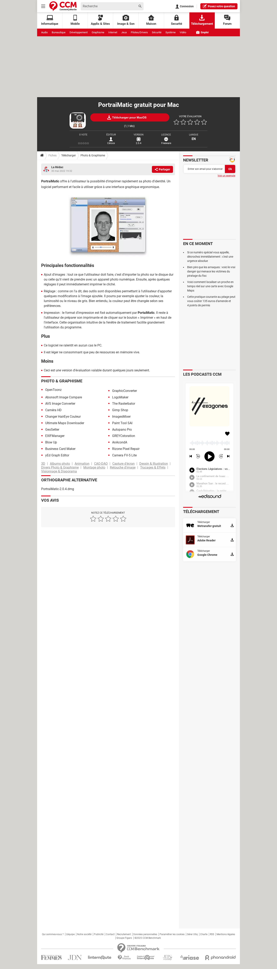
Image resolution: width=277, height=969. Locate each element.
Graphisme (98, 32)
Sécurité (156, 32)
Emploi (204, 32)
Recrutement (124, 934)
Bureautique (58, 32)
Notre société (84, 934)
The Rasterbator (123, 403)
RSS (212, 934)
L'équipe (70, 934)
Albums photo (60, 464)
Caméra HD (53, 410)
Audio (44, 32)
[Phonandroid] (220, 957)
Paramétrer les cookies (172, 934)
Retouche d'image (122, 467)
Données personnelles (145, 934)
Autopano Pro (122, 429)
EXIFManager (54, 436)
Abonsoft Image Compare (63, 397)
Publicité (98, 934)
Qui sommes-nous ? (53, 934)
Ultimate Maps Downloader (64, 423)
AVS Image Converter (60, 403)
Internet (112, 32)
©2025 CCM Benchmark (147, 938)
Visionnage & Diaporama (59, 471)
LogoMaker (120, 397)
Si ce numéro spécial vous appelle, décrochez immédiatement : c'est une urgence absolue (210, 256)
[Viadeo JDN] (167, 957)
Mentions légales (226, 934)
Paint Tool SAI (122, 423)
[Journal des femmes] (51, 957)
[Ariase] (189, 957)
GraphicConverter (124, 391)
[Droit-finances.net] (124, 957)
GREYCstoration (123, 436)
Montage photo (94, 467)
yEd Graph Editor (57, 455)
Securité (176, 24)
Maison (151, 24)
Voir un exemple (226, 175)
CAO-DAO (101, 464)
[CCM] (63, 6)
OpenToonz (53, 390)
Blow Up (51, 442)
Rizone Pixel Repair (126, 449)
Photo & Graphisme (93, 155)
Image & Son (125, 24)
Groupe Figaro (124, 938)
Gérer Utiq (192, 934)
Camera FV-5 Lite (124, 455)
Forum (227, 24)
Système (170, 32)
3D (43, 464)
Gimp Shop (120, 410)
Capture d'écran (123, 464)
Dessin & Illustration (153, 464)
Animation (82, 464)
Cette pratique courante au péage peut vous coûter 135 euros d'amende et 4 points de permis (211, 301)
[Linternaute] (100, 957)
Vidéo (183, 32)
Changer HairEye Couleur (63, 416)
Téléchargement (202, 24)
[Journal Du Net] (75, 957)
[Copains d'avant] (146, 957)
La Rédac (57, 167)
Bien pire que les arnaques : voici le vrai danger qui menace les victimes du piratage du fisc (211, 271)
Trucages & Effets (152, 467)
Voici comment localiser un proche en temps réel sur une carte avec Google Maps (210, 286)
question (221, 6)
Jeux (124, 32)
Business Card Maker (60, 449)
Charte (203, 934)
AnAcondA (119, 442)
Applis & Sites (100, 24)
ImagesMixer (121, 416)
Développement (79, 32)
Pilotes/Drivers (139, 32)
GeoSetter (52, 429)
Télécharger (68, 155)
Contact (110, 934)
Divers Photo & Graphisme (60, 467)
